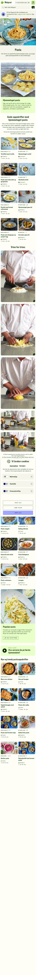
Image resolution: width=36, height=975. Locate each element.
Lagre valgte (18, 507)
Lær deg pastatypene (10, 638)
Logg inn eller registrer (24, 14)
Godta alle (18, 513)
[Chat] (33, 7)
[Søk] (3, 7)
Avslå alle (18, 502)
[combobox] (16, 7)
